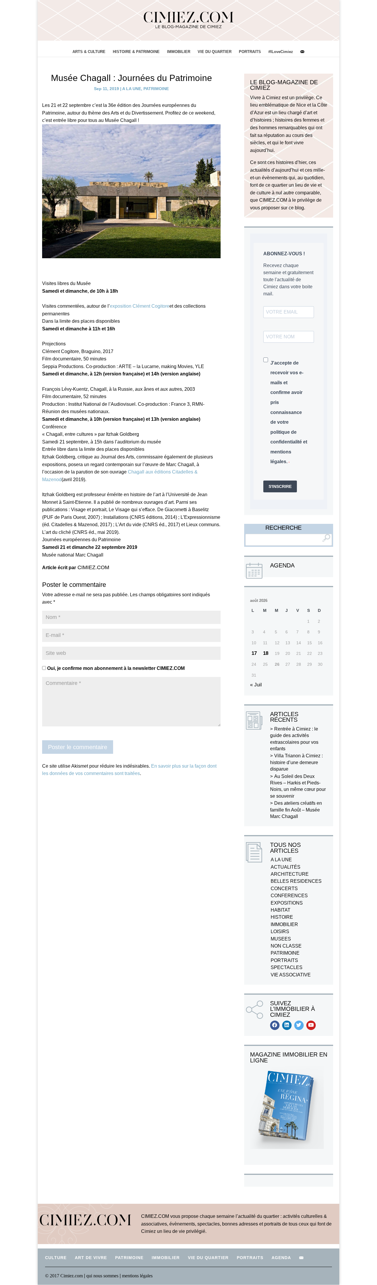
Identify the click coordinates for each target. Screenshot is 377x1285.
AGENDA (281, 1257)
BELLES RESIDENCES (296, 881)
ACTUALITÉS (285, 867)
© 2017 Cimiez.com (64, 1275)
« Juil (256, 685)
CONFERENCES (289, 895)
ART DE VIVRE (91, 1257)
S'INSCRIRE (280, 486)
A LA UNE (131, 88)
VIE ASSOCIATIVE (291, 974)
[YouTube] (311, 1025)
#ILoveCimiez (280, 51)
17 (254, 653)
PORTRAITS (250, 51)
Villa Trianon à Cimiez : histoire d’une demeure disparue (296, 762)
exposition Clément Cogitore (139, 306)
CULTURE (56, 1257)
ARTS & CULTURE (88, 51)
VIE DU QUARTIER (215, 51)
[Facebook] (275, 1025)
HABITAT (280, 910)
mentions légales (137, 1275)
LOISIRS (280, 931)
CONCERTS (284, 888)
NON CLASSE (286, 945)
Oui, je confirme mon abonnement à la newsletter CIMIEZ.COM (115, 668)
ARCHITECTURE (290, 874)
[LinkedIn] (287, 1025)
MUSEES (281, 938)
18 (265, 653)
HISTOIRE (282, 917)
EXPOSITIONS (287, 902)
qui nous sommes (103, 1275)
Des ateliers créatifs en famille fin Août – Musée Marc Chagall (296, 810)
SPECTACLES (286, 967)
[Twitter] (299, 1025)
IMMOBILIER (178, 51)
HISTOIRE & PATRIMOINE (136, 51)
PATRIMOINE (156, 88)
